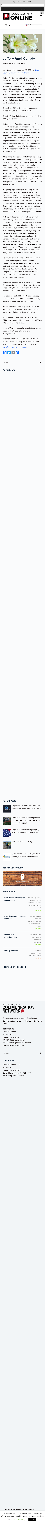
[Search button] (40, 362)
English (30, 25)
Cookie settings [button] (20, 1519)
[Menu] (41, 16)
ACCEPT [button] (32, 1519)
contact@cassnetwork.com (13, 1045)
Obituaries (21, 64)
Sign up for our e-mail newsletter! (22, 2)
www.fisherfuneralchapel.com (14, 347)
